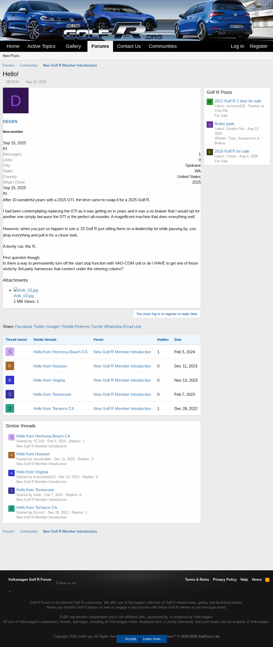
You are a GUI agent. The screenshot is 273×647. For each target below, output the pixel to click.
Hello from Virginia (49, 380)
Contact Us (129, 46)
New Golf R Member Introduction (122, 352)
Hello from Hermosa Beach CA (60, 352)
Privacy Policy (225, 580)
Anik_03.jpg (24, 295)
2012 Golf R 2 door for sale (238, 101)
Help (244, 580)
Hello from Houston (50, 366)
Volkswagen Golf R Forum (29, 580)
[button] (59, 46)
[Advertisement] (136, 552)
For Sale (221, 116)
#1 (5, 148)
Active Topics (41, 46)
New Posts (11, 56)
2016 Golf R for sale (232, 151)
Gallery (73, 46)
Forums (100, 46)
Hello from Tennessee (52, 394)
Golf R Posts (219, 92)
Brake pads (225, 123)
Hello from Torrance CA (53, 408)
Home (13, 46)
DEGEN (12, 82)
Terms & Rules (197, 580)
